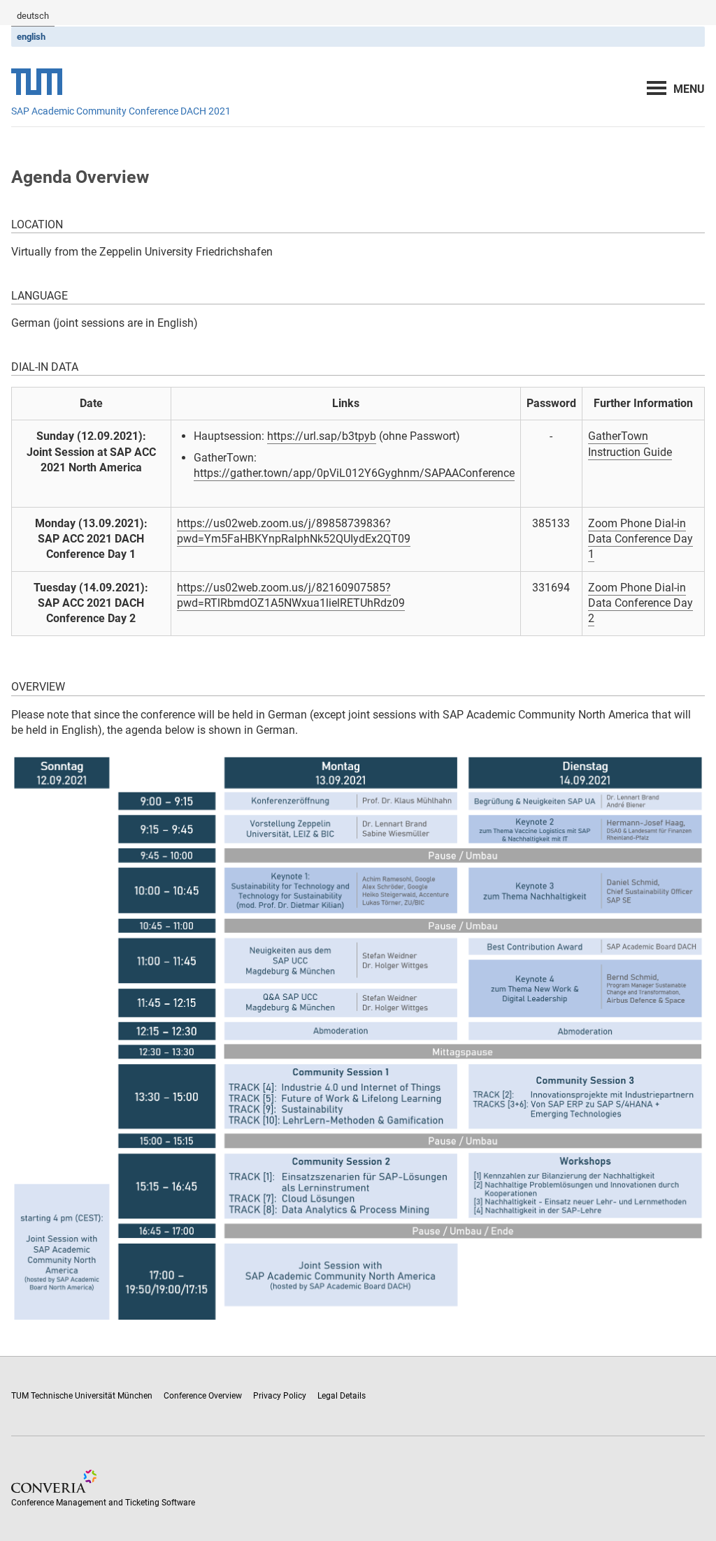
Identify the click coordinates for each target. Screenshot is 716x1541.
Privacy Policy (279, 1396)
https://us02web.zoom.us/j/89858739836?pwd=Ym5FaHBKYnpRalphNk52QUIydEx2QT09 (293, 531)
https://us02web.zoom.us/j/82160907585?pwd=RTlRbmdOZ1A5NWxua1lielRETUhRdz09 (291, 595)
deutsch (33, 15)
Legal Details (341, 1396)
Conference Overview (203, 1396)
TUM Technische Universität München (81, 1396)
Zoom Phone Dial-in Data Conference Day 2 (640, 603)
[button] (689, 89)
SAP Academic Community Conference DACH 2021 (121, 111)
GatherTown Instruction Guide (630, 443)
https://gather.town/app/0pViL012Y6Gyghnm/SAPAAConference (354, 473)
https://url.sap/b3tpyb (321, 436)
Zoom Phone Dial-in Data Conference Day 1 (640, 539)
